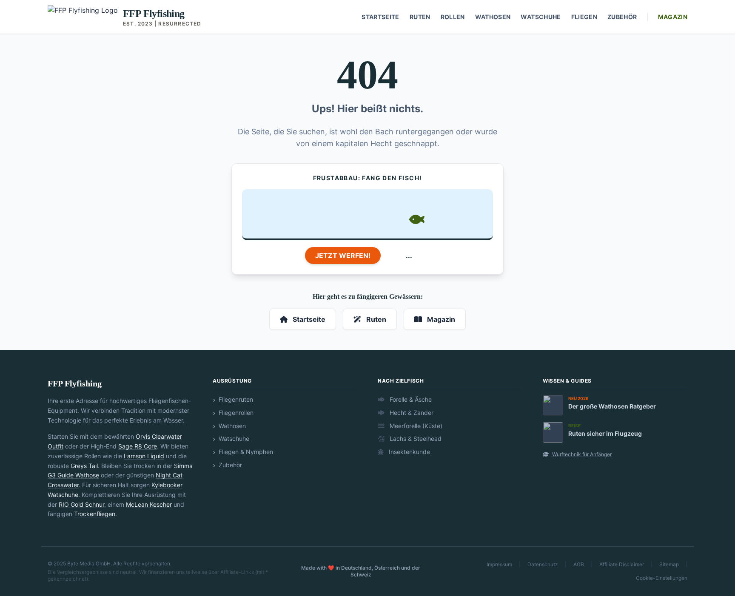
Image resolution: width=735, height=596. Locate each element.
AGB (578, 564)
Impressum (499, 564)
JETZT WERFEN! (342, 255)
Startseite (380, 16)
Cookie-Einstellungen (661, 578)
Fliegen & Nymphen (245, 451)
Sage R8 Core (137, 446)
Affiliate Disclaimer (621, 564)
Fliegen (584, 16)
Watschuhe (541, 16)
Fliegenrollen (235, 412)
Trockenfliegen (94, 513)
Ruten (420, 16)
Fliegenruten (235, 399)
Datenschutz (542, 564)
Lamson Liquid (144, 456)
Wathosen (493, 16)
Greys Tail (84, 465)
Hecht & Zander (410, 412)
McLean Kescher (149, 504)
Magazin (672, 16)
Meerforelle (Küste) (415, 425)
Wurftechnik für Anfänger (581, 454)
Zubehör (622, 16)
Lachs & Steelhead (415, 438)
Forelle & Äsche (410, 399)
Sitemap (669, 564)
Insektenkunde (408, 451)
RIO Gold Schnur (81, 504)
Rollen (453, 16)
